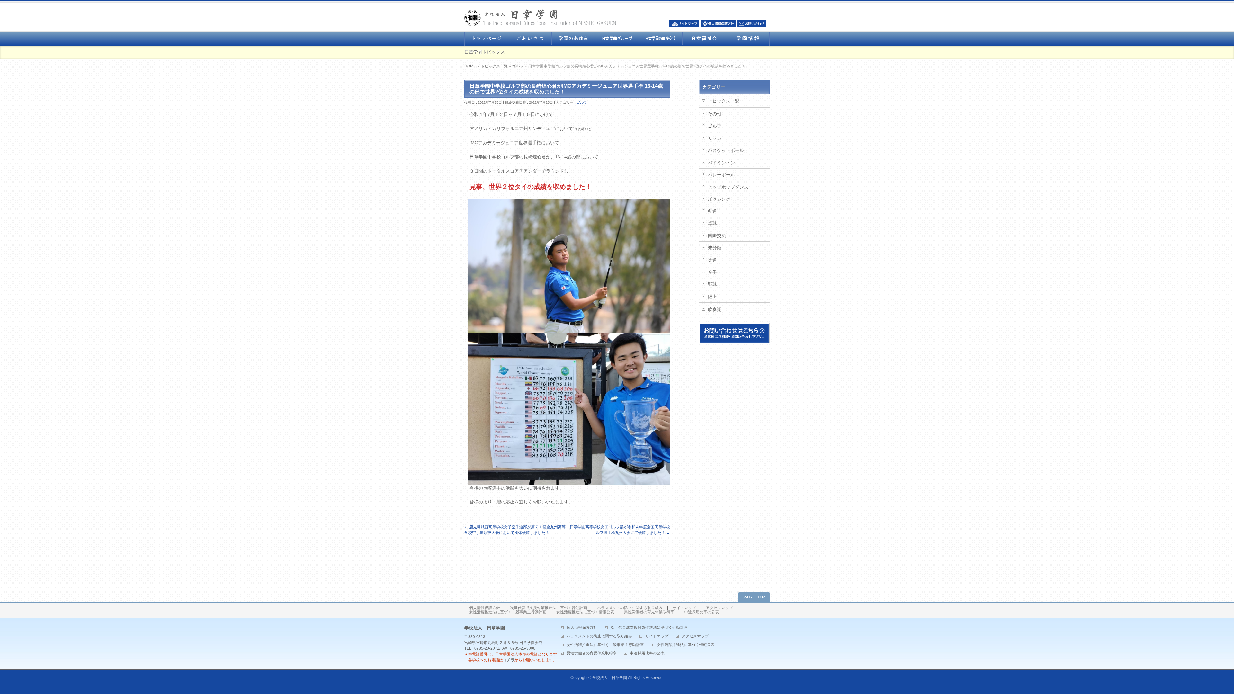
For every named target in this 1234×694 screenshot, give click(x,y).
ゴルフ (517, 66)
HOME (470, 66)
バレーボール (721, 174)
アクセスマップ (719, 608)
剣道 (712, 211)
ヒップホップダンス (728, 187)
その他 (714, 113)
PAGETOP (754, 596)
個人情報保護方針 (484, 608)
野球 (712, 284)
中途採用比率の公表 (701, 612)
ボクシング (719, 199)
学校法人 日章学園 (609, 677)
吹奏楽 (714, 309)
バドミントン (721, 162)
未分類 (714, 247)
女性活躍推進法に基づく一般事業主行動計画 (507, 612)
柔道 (712, 259)
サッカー (717, 138)
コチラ (508, 660)
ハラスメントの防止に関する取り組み (630, 608)
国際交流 (717, 235)
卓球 (712, 223)
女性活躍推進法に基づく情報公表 (585, 612)
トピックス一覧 (494, 66)
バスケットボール (726, 150)
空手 (712, 272)
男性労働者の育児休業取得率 (649, 612)
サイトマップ (684, 608)
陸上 (712, 296)
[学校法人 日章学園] (540, 19)
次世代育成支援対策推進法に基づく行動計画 (548, 608)
